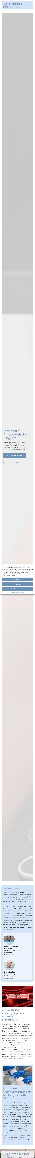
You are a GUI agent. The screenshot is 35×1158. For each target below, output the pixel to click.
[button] (32, 566)
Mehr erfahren (9, 955)
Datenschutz (14, 592)
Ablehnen (17, 584)
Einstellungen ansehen (17, 589)
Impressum (21, 592)
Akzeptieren (17, 579)
